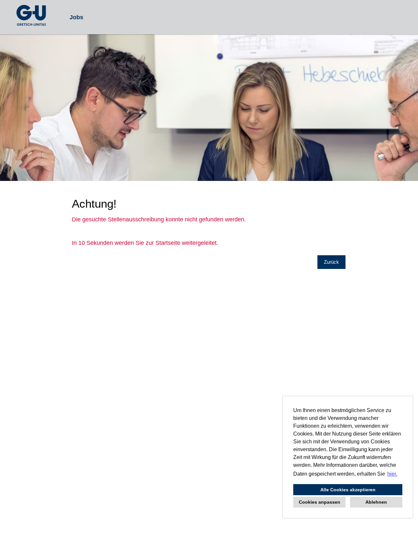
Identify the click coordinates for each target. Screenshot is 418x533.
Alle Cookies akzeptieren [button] (348, 489)
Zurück (331, 262)
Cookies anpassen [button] (319, 502)
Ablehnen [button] (376, 502)
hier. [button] (392, 474)
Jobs (76, 17)
